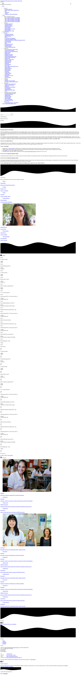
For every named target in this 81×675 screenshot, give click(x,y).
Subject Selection (8, 26)
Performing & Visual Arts (9, 35)
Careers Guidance (8, 41)
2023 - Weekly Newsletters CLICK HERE (12, 19)
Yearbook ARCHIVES (9, 94)
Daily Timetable (7, 70)
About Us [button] (5, 8)
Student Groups (7, 69)
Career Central (11, 148)
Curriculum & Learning (9, 34)
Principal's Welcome (8, 9)
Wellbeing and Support (9, 54)
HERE (6, 150)
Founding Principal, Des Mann (10, 93)
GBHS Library (7, 72)
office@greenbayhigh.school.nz (12, 656)
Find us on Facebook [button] (4, 624)
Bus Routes (7, 63)
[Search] (12, 114)
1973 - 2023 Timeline (8, 99)
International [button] (6, 83)
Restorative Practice (8, 45)
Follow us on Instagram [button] (12, 624)
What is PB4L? (7, 67)
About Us (4, 641)
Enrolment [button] (6, 22)
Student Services (8, 52)
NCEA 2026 (7, 65)
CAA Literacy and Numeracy (10, 38)
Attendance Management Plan (10, 47)
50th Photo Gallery (8, 96)
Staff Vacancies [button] (6, 101)
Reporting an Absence (9, 55)
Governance (7, 12)
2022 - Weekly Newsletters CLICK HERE (12, 18)
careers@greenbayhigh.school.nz (30, 151)
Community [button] (6, 78)
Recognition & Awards (9, 44)
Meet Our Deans (8, 29)
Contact (6, 13)
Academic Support (8, 73)
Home (4, 640)
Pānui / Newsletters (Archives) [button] (9, 16)
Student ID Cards (8, 61)
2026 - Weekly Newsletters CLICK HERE (12, 21)
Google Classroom (8, 46)
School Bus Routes (8, 24)
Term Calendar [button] (10, 455)
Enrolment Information (9, 23)
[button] (7, 0)
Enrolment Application (9, 25)
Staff (6, 11)
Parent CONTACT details (9, 30)
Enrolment (4, 642)
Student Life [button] (6, 48)
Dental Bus (7, 76)
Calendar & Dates (6, 31)
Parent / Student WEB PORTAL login (11, 66)
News (4, 15)
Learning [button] (5, 33)
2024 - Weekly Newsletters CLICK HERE (12, 17)
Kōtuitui (6, 79)
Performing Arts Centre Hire (10, 80)
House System (7, 58)
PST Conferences (8, 42)
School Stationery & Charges (10, 28)
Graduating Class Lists (9, 100)
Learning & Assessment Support (10, 39)
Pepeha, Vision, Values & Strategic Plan (12, 10)
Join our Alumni (7, 98)
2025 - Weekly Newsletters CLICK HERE (12, 20)
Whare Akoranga (8, 97)
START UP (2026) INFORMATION (11, 51)
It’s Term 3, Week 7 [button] (3, 455)
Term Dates (7, 71)
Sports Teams (7, 74)
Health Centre (7, 53)
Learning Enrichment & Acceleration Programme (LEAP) (15, 40)
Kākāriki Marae (7, 95)
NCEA (6, 37)
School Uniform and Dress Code (10, 56)
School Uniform (7, 27)
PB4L (6, 43)
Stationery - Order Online (9, 59)
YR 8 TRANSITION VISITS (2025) (11, 49)
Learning (4, 643)
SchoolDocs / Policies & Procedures (11, 14)
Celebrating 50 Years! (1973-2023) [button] (10, 92)
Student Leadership (8, 68)
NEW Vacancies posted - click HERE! (11, 102)
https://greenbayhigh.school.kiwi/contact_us (12, 647)
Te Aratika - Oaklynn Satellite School (11, 81)
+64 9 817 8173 (9, 653)
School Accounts (8, 77)
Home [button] (3, 3)
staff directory (33, 659)
